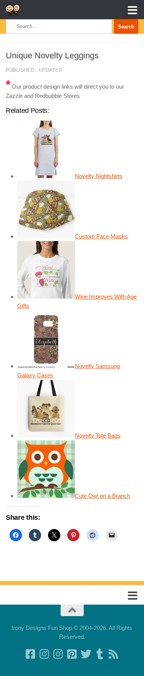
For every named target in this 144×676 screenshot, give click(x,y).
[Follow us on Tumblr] (99, 654)
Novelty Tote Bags (98, 435)
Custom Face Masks (101, 236)
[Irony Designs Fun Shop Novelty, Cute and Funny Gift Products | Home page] (15, 9)
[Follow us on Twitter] (86, 654)
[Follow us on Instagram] (58, 654)
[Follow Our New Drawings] (44, 654)
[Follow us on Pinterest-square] (72, 654)
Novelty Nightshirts (98, 176)
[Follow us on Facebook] (30, 654)
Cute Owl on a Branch (102, 496)
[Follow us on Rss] (113, 654)
